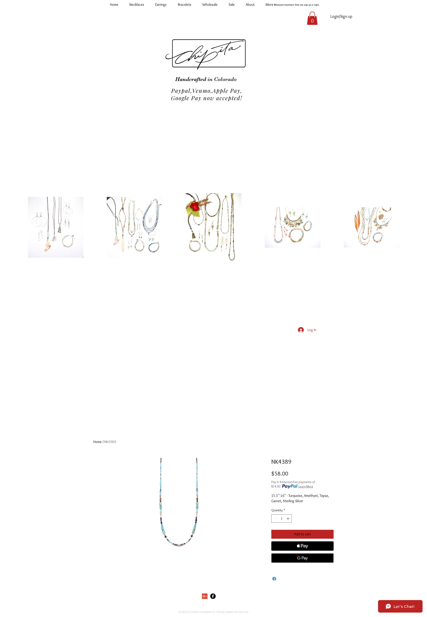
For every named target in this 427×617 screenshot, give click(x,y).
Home (97, 442)
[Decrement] (275, 518)
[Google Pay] (302, 558)
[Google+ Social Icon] (204, 596)
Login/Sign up (341, 16)
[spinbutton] (282, 518)
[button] (210, 5)
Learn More (305, 486)
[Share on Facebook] (274, 578)
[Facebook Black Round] (213, 596)
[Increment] (288, 518)
